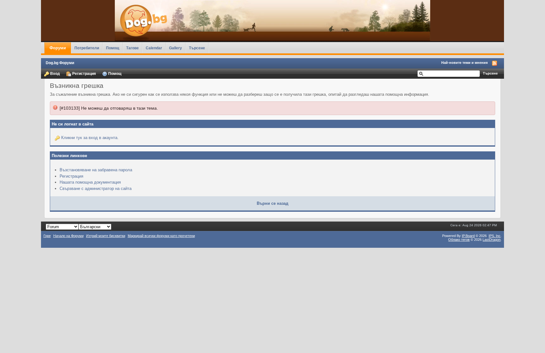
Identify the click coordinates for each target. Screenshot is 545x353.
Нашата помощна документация (90, 182)
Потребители (86, 48)
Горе (47, 236)
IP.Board (468, 236)
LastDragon (492, 239)
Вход (54, 73)
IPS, (495, 236)
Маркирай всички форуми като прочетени (161, 236)
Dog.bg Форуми (60, 63)
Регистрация (83, 73)
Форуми (58, 48)
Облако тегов (459, 239)
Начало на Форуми (68, 236)
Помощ (112, 48)
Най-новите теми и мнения (464, 62)
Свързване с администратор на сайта (96, 188)
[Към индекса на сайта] (272, 20)
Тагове (132, 48)
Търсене (197, 48)
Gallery (175, 48)
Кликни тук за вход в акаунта (89, 137)
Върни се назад (272, 203)
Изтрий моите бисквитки (105, 236)
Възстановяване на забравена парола (96, 169)
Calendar (154, 48)
